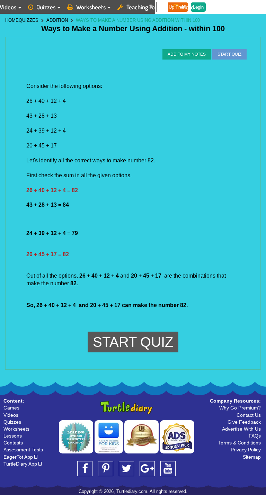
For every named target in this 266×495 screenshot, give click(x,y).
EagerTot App (18, 457)
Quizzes (46, 7)
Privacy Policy (246, 449)
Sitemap (252, 457)
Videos (10, 415)
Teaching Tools (144, 7)
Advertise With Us (241, 429)
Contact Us (249, 415)
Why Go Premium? (240, 408)
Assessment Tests (23, 449)
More (187, 7)
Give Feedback (244, 422)
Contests (13, 443)
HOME (12, 20)
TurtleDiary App (20, 464)
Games (11, 408)
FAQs (255, 436)
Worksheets (91, 7)
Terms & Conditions (239, 443)
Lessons (12, 436)
